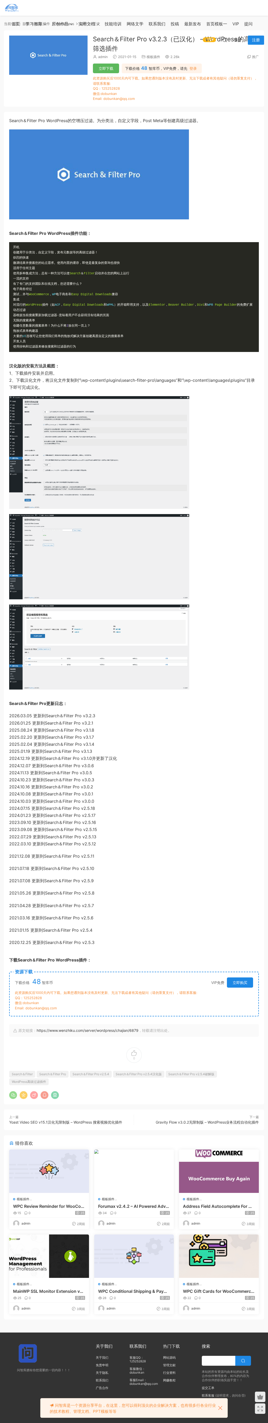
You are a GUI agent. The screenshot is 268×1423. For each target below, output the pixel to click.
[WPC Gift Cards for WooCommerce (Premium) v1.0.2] (219, 1256)
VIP (235, 23)
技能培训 (113, 23)
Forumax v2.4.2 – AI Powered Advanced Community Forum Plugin (133, 1206)
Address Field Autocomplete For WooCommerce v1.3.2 (218, 1206)
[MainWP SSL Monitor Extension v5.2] (49, 1256)
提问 (248, 23)
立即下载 (106, 68)
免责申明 (102, 1365)
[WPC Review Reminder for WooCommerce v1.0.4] (49, 1171)
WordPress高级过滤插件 (29, 1082)
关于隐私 (102, 1373)
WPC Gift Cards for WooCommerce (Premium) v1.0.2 (218, 1291)
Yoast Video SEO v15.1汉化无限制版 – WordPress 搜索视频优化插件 (65, 1122)
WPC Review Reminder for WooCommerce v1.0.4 (49, 1206)
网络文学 (135, 23)
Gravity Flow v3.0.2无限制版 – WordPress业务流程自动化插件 (207, 1122)
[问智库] (12, 8)
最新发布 (192, 23)
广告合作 (102, 1388)
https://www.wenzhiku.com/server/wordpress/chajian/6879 (87, 1030)
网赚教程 (169, 1380)
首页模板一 (216, 23)
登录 (193, 68)
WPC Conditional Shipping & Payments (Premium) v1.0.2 (134, 1291)
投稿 (175, 23)
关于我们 (102, 1357)
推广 (255, 57)
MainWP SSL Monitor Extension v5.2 (48, 1291)
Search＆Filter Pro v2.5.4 (90, 1074)
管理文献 (169, 1365)
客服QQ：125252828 (138, 1359)
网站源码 (169, 1357)
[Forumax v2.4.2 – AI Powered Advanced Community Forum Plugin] (134, 1171)
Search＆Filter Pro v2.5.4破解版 (191, 1074)
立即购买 (240, 982)
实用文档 (86, 23)
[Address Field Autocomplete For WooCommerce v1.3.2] (219, 1171)
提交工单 (208, 1388)
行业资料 (169, 1373)
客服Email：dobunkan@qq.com (144, 1382)
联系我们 (157, 23)
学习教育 (33, 23)
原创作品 (60, 23)
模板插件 (153, 57)
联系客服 (208, 1395)
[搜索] (224, 39)
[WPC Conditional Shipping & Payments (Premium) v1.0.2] (134, 1256)
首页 (16, 23)
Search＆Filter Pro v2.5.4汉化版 (139, 1074)
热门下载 (171, 1346)
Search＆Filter (22, 1074)
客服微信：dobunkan (137, 1370)
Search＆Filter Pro (52, 1074)
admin (103, 57)
